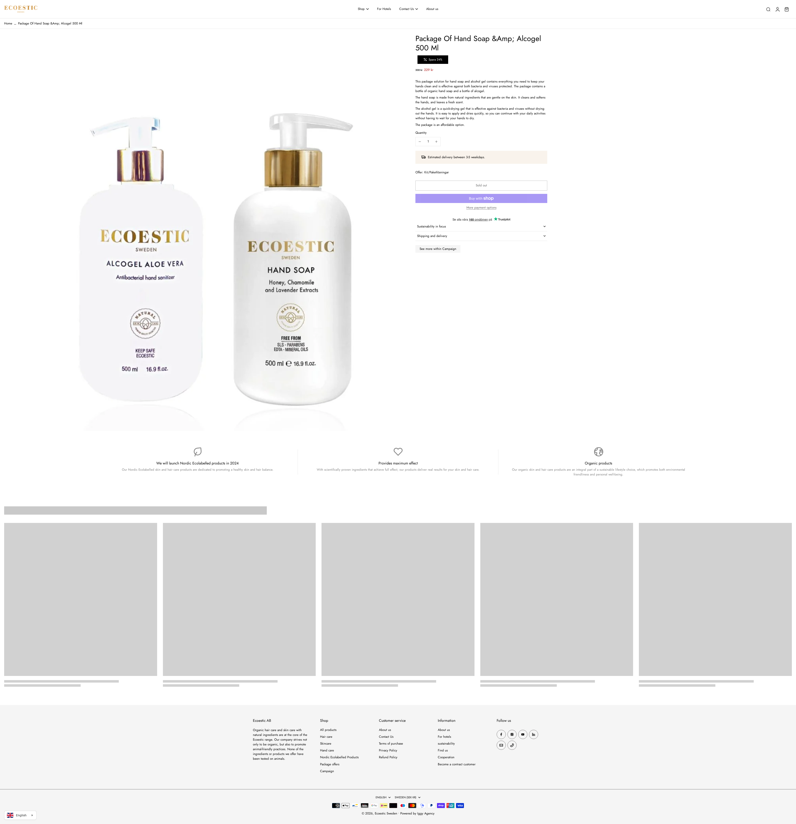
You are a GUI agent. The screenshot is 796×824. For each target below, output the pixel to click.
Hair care (326, 737)
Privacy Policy (388, 750)
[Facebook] (501, 734)
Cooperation (446, 757)
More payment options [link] (481, 208)
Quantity (421, 132)
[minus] (420, 141)
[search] (768, 9)
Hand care (327, 750)
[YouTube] (522, 734)
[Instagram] (512, 734)
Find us (443, 750)
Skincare (325, 743)
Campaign (327, 771)
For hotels (444, 737)
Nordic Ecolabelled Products (339, 757)
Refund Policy (388, 757)
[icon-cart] (786, 9)
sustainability (446, 743)
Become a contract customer (457, 764)
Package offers (329, 764)
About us (385, 730)
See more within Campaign (438, 249)
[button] (481, 185)
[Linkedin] (533, 734)
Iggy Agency (425, 813)
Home (8, 23)
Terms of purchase (391, 743)
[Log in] (777, 9)
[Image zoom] (201, 234)
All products (328, 730)
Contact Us (386, 737)
